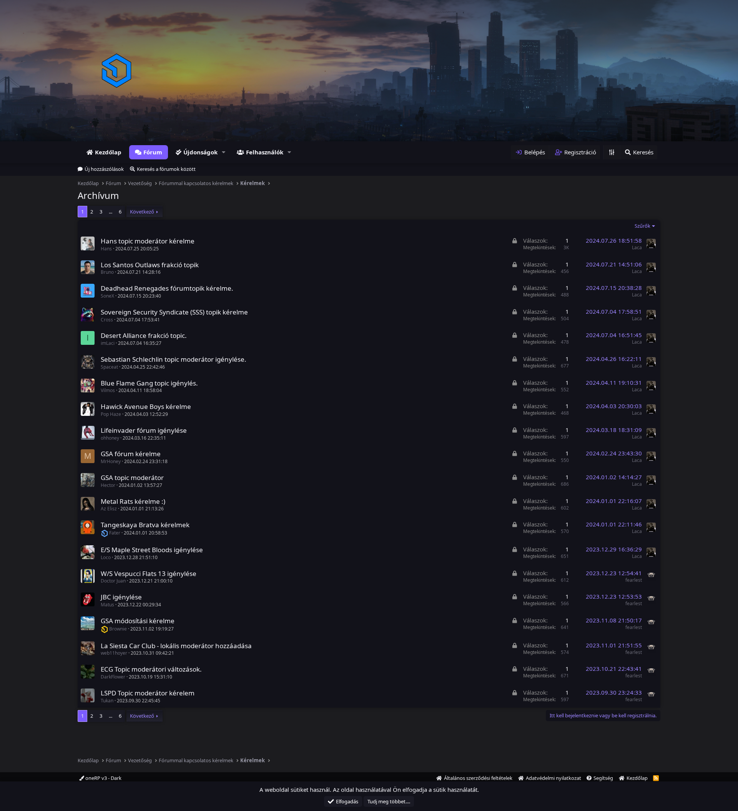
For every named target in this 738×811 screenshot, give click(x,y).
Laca (637, 247)
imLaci (108, 343)
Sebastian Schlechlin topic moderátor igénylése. (173, 359)
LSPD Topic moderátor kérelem (147, 693)
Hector (108, 485)
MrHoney (111, 461)
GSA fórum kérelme (131, 453)
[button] (223, 152)
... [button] (110, 211)
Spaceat (109, 367)
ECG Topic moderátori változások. (151, 669)
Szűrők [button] (642, 225)
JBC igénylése (121, 597)
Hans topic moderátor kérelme (147, 241)
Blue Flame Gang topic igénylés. (149, 383)
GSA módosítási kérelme (138, 620)
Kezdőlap (108, 152)
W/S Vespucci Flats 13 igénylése (148, 573)
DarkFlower (113, 677)
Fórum (152, 152)
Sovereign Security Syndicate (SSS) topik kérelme (174, 312)
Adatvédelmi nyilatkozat (553, 778)
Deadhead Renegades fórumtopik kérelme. (167, 288)
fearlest (633, 580)
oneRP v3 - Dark (102, 778)
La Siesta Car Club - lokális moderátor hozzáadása (176, 645)
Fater (114, 533)
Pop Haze (111, 414)
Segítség (603, 778)
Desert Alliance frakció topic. (144, 335)
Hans (106, 248)
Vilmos (108, 390)
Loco (106, 557)
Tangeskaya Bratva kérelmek (145, 524)
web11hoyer (114, 653)
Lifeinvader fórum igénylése (144, 430)
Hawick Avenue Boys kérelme (146, 406)
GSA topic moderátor (132, 477)
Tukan (107, 700)
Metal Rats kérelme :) (133, 501)
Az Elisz (109, 508)
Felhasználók (264, 152)
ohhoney (110, 438)
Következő (142, 211)
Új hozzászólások (104, 169)
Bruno (107, 272)
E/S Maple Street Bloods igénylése (152, 549)
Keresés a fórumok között (166, 169)
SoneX (107, 296)
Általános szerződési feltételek (478, 778)
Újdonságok (200, 152)
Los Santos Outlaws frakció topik (150, 264)
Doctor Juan (113, 581)
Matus (107, 604)
